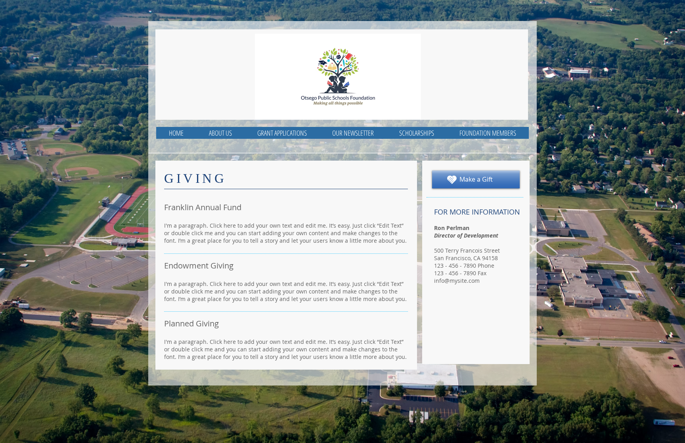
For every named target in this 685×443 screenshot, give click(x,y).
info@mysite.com (457, 280)
